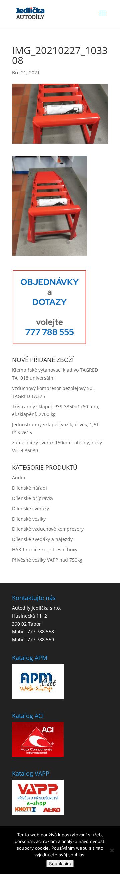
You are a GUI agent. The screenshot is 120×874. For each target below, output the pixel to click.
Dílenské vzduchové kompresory (48, 529)
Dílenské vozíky (29, 519)
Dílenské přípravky (32, 498)
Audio (18, 477)
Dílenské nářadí (29, 488)
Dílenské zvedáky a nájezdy (42, 539)
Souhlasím (60, 863)
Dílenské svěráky (30, 508)
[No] (111, 850)
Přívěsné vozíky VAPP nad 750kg (47, 560)
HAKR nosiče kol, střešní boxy (44, 549)
